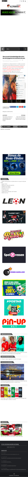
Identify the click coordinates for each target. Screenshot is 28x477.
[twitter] (22, 1)
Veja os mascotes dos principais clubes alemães (12, 436)
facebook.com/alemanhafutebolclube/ (11, 458)
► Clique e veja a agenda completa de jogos (11, 359)
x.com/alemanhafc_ (6, 462)
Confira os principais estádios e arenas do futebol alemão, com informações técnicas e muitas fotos (14, 381)
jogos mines (4, 184)
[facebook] (20, 1)
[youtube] (25, 1)
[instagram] (23, 1)
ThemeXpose (16, 475)
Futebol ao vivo (5, 189)
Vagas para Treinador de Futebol (9, 191)
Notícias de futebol (6, 187)
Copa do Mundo (6, 61)
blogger (15, 126)
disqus (19, 126)
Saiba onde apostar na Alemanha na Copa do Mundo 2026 (13, 182)
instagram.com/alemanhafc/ (8, 465)
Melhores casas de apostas (8, 185)
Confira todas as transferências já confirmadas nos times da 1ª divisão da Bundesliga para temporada (14, 353)
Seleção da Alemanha (14, 61)
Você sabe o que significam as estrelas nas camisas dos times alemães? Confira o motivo (13, 399)
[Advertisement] (14, 32)
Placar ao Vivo (5, 192)
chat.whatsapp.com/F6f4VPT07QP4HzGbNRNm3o (13, 469)
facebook (25, 126)
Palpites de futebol (6, 186)
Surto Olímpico (5, 190)
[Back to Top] (14, 474)
